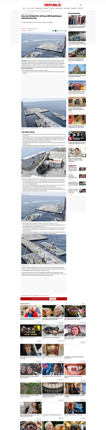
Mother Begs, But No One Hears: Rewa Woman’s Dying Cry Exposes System (77, 26)
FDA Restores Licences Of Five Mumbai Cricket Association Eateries (77, 76)
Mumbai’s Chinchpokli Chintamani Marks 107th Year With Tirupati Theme (72, 177)
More (81, 8)
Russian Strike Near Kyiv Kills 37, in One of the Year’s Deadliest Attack (76, 59)
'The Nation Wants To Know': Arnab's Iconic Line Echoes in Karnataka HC (76, 92)
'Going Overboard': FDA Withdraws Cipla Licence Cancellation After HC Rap (77, 43)
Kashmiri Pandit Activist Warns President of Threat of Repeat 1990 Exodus (76, 109)
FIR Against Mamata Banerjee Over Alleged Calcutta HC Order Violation (76, 126)
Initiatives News (71, 179)
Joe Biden (45, 60)
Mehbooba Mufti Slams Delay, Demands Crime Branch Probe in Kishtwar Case (75, 160)
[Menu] (80, 5)
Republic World (47, 1)
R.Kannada (59, 1)
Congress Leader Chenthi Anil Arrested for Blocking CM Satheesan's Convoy (77, 143)
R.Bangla (55, 1)
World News (23, 30)
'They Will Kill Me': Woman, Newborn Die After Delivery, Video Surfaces (72, 170)
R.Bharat (51, 1)
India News (70, 29)
